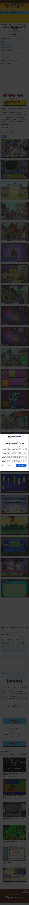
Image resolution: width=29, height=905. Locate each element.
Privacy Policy (21, 461)
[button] (14, 469)
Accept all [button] (21, 465)
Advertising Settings (11, 460)
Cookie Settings (14, 461)
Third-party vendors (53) (13, 453)
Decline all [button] (8, 465)
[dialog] (14, 452)
